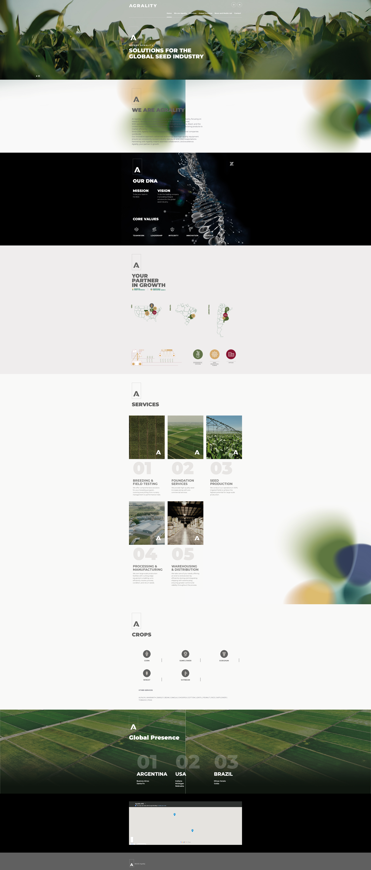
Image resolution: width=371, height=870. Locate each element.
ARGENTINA (152, 774)
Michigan (179, 784)
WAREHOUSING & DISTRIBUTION (185, 567)
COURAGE (208, 236)
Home (169, 13)
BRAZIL (223, 774)
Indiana (178, 781)
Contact (237, 13)
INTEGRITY (173, 236)
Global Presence (205, 13)
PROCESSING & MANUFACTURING (148, 567)
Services (192, 13)
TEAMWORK (138, 236)
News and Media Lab (223, 13)
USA (180, 774)
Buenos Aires (143, 781)
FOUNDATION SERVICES (182, 482)
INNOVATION (192, 236)
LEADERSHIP (156, 236)
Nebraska (179, 786)
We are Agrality (180, 13)
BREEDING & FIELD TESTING (145, 482)
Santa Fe (141, 784)
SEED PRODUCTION (221, 482)
